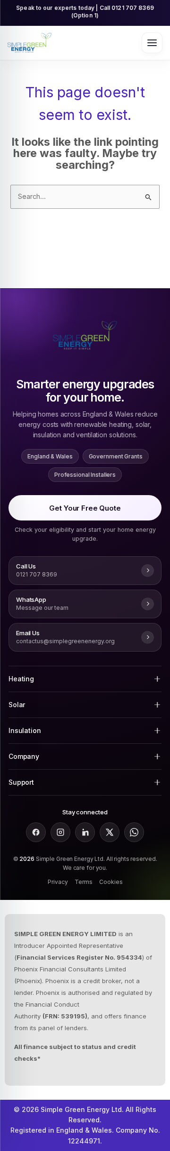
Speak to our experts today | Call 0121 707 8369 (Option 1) (85, 11)
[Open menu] (152, 42)
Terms (84, 882)
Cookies (111, 882)
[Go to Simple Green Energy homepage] (29, 43)
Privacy (58, 882)
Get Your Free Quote (84, 508)
